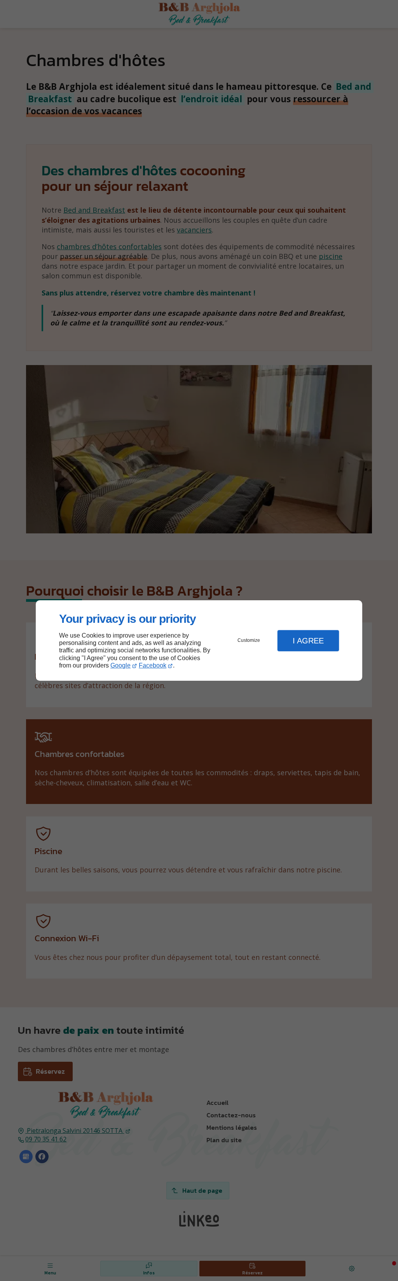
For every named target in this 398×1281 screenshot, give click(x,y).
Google (120, 665)
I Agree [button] (308, 640)
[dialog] (199, 640)
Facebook (152, 665)
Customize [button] (248, 640)
